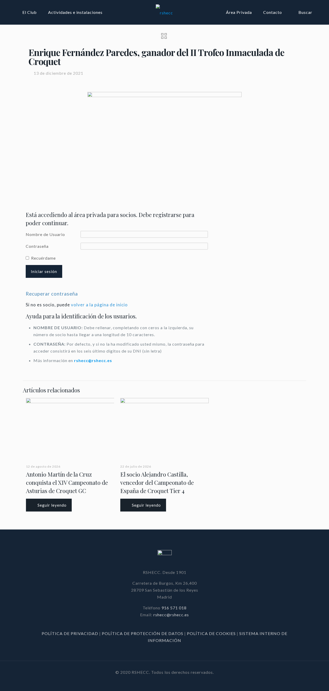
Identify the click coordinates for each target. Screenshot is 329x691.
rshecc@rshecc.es (93, 360)
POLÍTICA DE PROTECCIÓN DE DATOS (143, 633)
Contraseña (37, 246)
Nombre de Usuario (45, 234)
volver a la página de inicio (99, 304)
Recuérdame (43, 257)
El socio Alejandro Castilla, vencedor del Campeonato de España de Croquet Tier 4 (157, 482)
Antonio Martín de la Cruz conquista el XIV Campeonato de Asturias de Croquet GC (67, 482)
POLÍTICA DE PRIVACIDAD (70, 633)
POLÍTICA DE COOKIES (211, 633)
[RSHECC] (164, 12)
